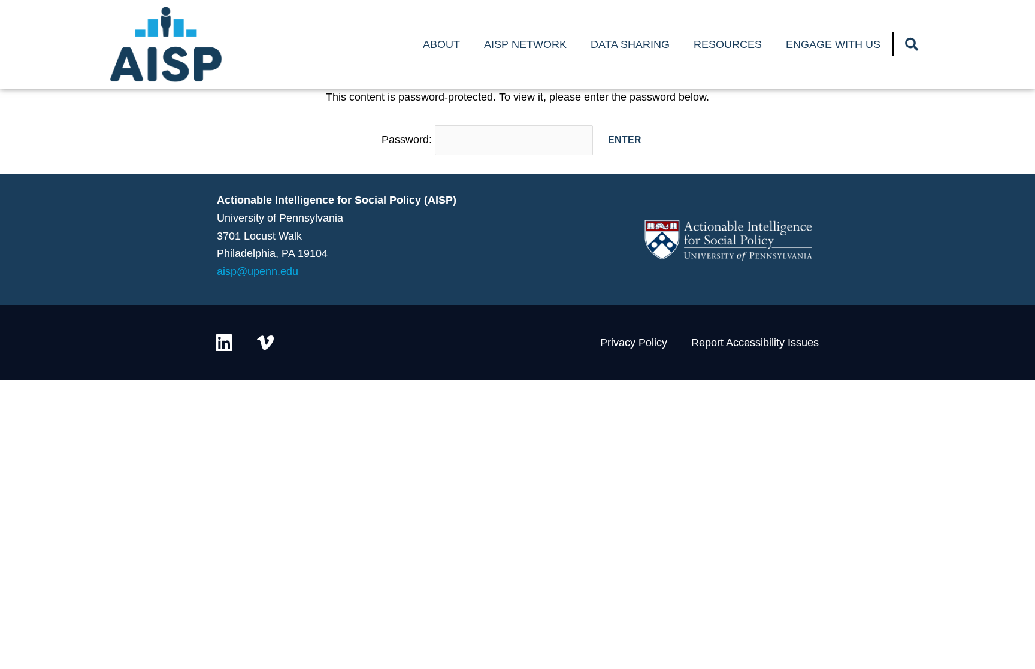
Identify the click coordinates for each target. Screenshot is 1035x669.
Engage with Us (833, 44)
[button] (912, 44)
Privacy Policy (633, 343)
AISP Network (525, 44)
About (441, 44)
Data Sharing (630, 44)
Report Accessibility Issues (755, 343)
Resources (728, 44)
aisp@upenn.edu (257, 271)
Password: (408, 140)
